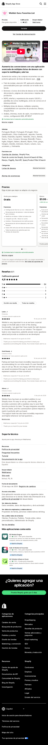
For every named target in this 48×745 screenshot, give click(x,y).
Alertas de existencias (11, 176)
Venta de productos (10, 631)
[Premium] (26, 249)
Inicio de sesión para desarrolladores (17, 715)
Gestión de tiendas (9, 648)
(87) (25, 22)
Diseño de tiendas (9, 640)
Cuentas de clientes (10, 154)
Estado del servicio (32, 697)
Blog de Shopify (8, 683)
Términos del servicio (10, 721)
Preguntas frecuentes (10, 453)
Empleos (28, 672)
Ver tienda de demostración (24, 34)
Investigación (7, 687)
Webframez (36, 22)
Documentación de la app (12, 459)
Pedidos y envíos (9, 635)
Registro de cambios (27, 486)
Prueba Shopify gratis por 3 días (24, 593)
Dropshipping (30, 620)
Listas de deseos (9, 168)
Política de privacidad (10, 449)
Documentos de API (10, 674)
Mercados (29, 624)
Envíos (27, 648)
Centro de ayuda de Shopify (10, 668)
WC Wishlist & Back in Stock (19, 559)
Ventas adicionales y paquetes (33, 634)
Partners (28, 685)
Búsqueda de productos (11, 627)
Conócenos (29, 667)
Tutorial (5, 456)
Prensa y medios (31, 680)
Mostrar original (7, 122)
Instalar (24, 28)
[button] (24, 539)
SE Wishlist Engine (15, 534)
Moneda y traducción (33, 652)
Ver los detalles (8, 525)
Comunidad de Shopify (11, 678)
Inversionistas (30, 676)
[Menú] (45, 4)
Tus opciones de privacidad (13, 738)
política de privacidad (10, 499)
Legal (27, 693)
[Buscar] (41, 4)
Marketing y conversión (11, 644)
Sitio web (6, 476)
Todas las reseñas (28, 303)
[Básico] (23, 249)
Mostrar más (6, 419)
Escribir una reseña (10, 303)
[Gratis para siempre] (21, 249)
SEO (26, 644)
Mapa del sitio (7, 732)
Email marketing (31, 640)
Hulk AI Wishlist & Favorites (18, 548)
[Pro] (24, 249)
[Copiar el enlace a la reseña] (7, 312)
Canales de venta (9, 622)
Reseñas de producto (33, 629)
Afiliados (28, 689)
